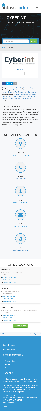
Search (33, 41)
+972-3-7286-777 (20, 179)
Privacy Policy (9, 396)
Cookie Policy (9, 402)
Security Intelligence (30, 88)
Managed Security (8, 98)
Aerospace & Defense (20, 94)
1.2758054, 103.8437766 (9, 315)
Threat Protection (16, 88)
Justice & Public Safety (27, 96)
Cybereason (6, 334)
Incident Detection (8, 92)
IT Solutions (16, 96)
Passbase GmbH (10, 361)
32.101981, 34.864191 (20, 202)
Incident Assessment (27, 90)
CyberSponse (34, 334)
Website (20, 69)
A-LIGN (7, 364)
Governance (32, 92)
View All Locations (20, 326)
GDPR (5, 406)
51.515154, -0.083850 (8, 296)
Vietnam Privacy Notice (12, 400)
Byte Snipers (9, 367)
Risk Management (21, 92)
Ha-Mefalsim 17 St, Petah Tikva (20, 155)
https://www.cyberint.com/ (20, 250)
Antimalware (16, 90)
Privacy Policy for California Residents (20, 398)
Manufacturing (19, 98)
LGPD (5, 404)
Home (4, 48)
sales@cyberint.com (20, 226)
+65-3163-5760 (7, 318)
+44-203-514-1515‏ (8, 299)
